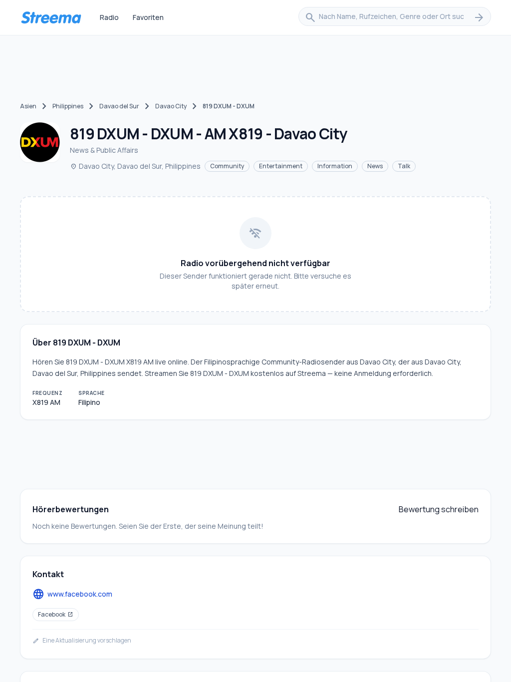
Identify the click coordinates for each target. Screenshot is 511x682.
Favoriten (148, 17)
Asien (28, 106)
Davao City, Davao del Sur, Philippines (135, 166)
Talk (404, 166)
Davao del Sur (119, 106)
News (375, 166)
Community (227, 166)
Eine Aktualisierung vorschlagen (81, 641)
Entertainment (280, 166)
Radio (109, 17)
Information (334, 166)
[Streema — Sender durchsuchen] (51, 17)
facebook (55, 614)
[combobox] (394, 17)
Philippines (67, 106)
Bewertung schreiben (439, 509)
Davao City (171, 106)
